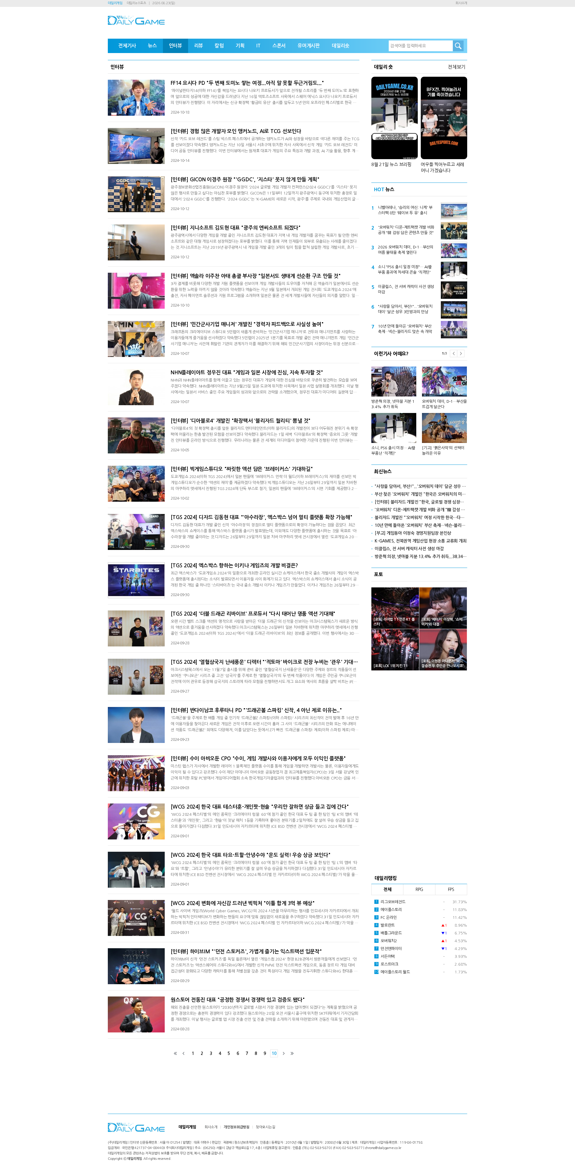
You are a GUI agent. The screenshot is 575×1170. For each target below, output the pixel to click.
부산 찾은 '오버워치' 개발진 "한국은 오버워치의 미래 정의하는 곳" (421, 494)
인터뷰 (175, 45)
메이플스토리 (389, 910)
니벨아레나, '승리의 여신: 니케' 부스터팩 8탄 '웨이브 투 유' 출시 (405, 210)
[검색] (458, 45)
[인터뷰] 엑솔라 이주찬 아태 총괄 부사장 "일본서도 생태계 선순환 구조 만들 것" (256, 276)
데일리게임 (115, 3)
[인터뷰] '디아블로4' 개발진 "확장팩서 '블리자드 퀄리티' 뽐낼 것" (241, 420)
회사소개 (461, 3)
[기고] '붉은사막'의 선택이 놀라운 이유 (443, 450)
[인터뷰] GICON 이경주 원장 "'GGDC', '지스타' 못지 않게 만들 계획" (245, 179)
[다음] (283, 1053)
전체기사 (127, 45)
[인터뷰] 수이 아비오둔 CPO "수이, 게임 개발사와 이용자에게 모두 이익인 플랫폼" (258, 758)
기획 (240, 45)
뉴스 (152, 45)
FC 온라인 (386, 917)
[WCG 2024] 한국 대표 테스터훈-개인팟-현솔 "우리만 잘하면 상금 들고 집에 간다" (260, 806)
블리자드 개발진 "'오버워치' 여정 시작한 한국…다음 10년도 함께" (421, 517)
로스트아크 (387, 964)
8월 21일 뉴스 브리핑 (391, 164)
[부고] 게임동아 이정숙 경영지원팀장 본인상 (413, 533)
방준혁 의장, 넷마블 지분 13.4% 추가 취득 (392, 404)
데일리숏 (340, 45)
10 (274, 1053)
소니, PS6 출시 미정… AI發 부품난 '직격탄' (393, 450)
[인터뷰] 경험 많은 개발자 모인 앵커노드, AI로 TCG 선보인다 (236, 131)
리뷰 (198, 45)
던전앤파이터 (389, 949)
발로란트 (385, 925)
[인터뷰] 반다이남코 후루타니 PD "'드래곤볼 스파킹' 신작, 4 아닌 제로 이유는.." (256, 710)
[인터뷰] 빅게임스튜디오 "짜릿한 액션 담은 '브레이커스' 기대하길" (242, 469)
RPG (419, 889)
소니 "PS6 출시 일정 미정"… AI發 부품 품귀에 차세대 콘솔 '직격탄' (405, 269)
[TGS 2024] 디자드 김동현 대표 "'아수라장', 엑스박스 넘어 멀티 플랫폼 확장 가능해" (261, 517)
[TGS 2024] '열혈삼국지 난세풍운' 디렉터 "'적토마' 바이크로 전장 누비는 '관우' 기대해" (265, 662)
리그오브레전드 (390, 902)
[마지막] (292, 1053)
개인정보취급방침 (236, 1127)
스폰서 (279, 45)
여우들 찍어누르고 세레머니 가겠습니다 (442, 167)
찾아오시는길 (265, 1127)
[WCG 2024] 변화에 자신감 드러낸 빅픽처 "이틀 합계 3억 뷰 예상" (243, 903)
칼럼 (219, 45)
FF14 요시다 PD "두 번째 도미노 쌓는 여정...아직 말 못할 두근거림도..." (247, 83)
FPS (451, 889)
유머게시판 (309, 45)
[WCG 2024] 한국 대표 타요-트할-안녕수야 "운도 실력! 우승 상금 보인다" (251, 855)
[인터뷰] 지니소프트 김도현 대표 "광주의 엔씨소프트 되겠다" (236, 227)
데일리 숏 (383, 66)
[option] (419, 408)
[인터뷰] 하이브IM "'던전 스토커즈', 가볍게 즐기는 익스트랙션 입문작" (246, 951)
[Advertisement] (419, 771)
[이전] (183, 1053)
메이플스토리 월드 (392, 972)
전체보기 (456, 66)
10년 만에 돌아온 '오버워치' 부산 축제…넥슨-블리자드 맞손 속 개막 (405, 329)
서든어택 (385, 956)
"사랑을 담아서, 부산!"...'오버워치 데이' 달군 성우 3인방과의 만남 (405, 309)
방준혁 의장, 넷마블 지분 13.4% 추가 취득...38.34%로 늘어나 (421, 556)
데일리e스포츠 (136, 3)
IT (258, 45)
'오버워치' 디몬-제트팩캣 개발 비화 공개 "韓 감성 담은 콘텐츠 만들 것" (406, 230)
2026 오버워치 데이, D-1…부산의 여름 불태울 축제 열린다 (405, 249)
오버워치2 (386, 941)
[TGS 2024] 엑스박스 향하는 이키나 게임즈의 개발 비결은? (234, 565)
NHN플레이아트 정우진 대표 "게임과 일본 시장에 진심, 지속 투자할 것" (247, 372)
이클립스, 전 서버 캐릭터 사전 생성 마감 (406, 289)
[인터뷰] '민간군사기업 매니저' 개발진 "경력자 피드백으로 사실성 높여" (247, 324)
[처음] (175, 1053)
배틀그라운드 (389, 933)
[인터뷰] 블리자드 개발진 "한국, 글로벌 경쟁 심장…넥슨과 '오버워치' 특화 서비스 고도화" (421, 502)
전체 (387, 889)
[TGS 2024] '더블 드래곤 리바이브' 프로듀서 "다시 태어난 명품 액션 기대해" (253, 613)
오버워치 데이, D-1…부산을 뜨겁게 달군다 (444, 404)
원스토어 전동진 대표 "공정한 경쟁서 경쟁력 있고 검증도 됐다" (238, 999)
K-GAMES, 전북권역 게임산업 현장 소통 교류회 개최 (420, 541)
